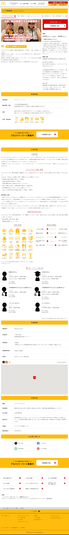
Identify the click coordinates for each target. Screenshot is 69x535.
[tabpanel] (21, 30)
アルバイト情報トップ (5, 515)
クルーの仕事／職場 (24, 3)
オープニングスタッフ (55, 515)
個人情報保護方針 (14, 527)
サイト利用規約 (22, 527)
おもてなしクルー (36, 16)
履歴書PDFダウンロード (24, 496)
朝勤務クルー (49, 16)
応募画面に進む (55, 26)
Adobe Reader (49, 498)
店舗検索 (35, 515)
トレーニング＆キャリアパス (41, 4)
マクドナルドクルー (8, 16)
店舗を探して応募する (58, 2)
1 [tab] (21, 43)
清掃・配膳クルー (22, 16)
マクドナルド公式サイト (5, 527)
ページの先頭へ (34, 511)
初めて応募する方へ (63, 4)
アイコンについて (62, 362)
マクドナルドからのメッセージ (13, 4)
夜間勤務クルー (60, 16)
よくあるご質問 (53, 4)
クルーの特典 (33, 3)
